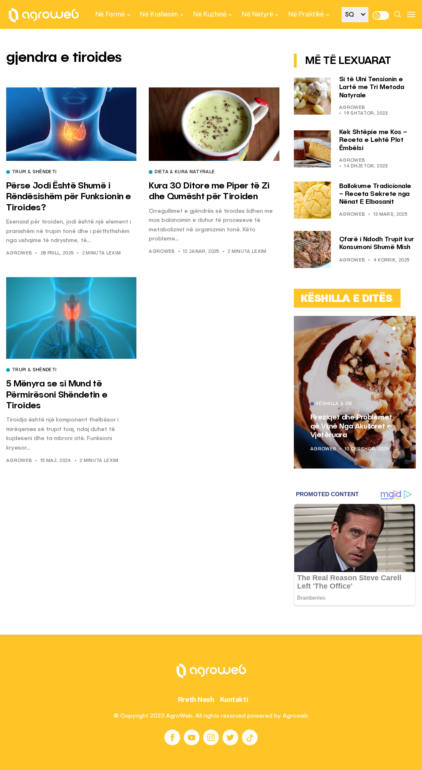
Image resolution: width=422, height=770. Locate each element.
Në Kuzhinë (209, 14)
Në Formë (110, 14)
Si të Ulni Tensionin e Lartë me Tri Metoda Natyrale (371, 87)
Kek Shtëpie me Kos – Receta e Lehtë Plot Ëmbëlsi (373, 140)
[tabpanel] (355, 392)
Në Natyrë (257, 14)
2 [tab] (399, 328)
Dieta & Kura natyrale (185, 172)
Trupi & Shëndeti (34, 172)
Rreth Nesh (196, 699)
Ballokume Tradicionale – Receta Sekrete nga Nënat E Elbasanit (375, 194)
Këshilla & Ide (334, 404)
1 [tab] (394, 328)
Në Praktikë (306, 14)
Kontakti (234, 699)
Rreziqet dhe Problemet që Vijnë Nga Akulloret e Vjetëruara (351, 426)
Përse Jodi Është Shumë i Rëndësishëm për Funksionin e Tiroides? (68, 196)
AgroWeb (19, 253)
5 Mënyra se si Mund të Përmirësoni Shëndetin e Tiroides (56, 394)
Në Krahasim (159, 14)
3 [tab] (404, 328)
